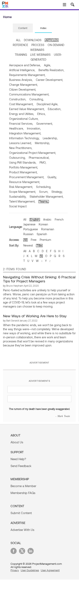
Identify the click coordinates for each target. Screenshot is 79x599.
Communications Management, (29, 94)
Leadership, (50, 138)
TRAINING (21, 54)
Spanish (42, 234)
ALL (18, 40)
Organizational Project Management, (32, 152)
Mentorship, (42, 143)
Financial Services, (21, 123)
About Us (17, 442)
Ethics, (41, 114)
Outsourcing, (17, 157)
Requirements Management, (27, 75)
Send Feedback (21, 466)
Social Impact (18, 206)
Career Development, (49, 79)
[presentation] (23, 28)
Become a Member (23, 486)
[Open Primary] (64, 4)
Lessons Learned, (20, 143)
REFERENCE (20, 45)
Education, (54, 109)
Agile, (47, 65)
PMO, (43, 162)
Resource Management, (24, 182)
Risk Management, (21, 187)
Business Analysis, (21, 79)
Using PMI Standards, (22, 162)
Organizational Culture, (23, 118)
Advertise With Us (22, 529)
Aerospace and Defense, (25, 65)
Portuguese (30, 229)
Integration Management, (25, 133)
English (34, 219)
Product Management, (23, 172)
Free (33, 239)
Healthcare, (16, 128)
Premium (45, 239)
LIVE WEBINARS (40, 54)
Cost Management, (21, 104)
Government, (44, 123)
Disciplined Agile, (47, 104)
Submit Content (21, 513)
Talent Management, (22, 201)
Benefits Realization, (51, 70)
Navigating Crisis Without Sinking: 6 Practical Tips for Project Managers (39, 279)
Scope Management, (22, 191)
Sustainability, (17, 196)
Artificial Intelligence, (22, 70)
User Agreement (50, 570)
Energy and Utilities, (21, 114)
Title (39, 245)
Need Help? (18, 459)
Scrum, (43, 191)
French (59, 219)
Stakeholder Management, (46, 196)
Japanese (29, 224)
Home (7, 17)
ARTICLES (51, 40)
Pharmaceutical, (39, 157)
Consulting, (36, 99)
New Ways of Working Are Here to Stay (35, 316)
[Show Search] (72, 4)
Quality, (52, 177)
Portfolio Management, (23, 167)
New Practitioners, (20, 148)
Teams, (43, 201)
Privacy (15, 570)
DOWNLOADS (33, 40)
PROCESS (37, 45)
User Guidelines (30, 570)
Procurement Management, (26, 177)
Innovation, (34, 128)
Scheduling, (43, 187)
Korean (43, 224)
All (24, 219)
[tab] (23, 28)
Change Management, (23, 84)
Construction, (17, 99)
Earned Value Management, (27, 109)
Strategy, (57, 191)
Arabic (47, 219)
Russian (28, 234)
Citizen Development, (22, 89)
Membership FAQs (23, 493)
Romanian (47, 229)
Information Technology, (24, 138)
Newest (28, 245)
